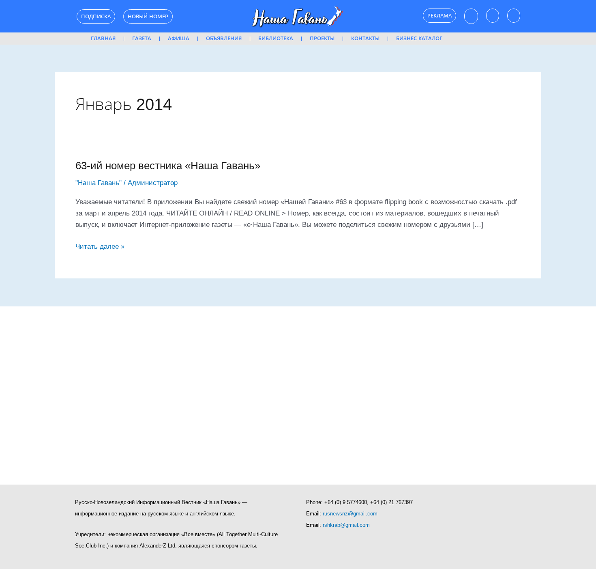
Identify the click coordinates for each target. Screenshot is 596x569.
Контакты (365, 38)
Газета (141, 38)
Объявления (224, 38)
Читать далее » (99, 245)
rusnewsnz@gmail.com (350, 514)
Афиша (178, 38)
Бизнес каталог (419, 38)
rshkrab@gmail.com (346, 525)
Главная (103, 38)
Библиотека (275, 38)
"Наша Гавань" (98, 183)
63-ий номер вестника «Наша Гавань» (167, 165)
